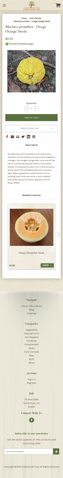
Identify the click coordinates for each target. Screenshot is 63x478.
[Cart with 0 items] (58, 5)
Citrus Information (31, 306)
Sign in (31, 379)
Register (31, 382)
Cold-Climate (31, 351)
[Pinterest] (33, 136)
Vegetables (32, 329)
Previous (4, 234)
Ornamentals (31, 344)
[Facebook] (7, 136)
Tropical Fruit (31, 333)
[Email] (12, 136)
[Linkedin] (28, 136)
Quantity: (31, 103)
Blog (31, 309)
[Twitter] (23, 136)
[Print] (17, 136)
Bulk (31, 359)
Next (58, 234)
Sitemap (31, 313)
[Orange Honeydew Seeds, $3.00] (31, 227)
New (31, 355)
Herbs (31, 348)
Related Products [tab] (31, 195)
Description (31, 145)
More (31, 362)
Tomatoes (31, 340)
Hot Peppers (31, 337)
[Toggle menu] (4, 5)
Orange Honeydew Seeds (31, 252)
